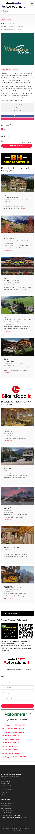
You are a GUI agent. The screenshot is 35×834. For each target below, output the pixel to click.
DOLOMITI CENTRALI (11, 746)
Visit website (18, 110)
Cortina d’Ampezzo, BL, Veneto (12, 29)
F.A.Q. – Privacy (6, 795)
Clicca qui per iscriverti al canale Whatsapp (14, 817)
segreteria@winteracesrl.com (18, 107)
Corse (4, 19)
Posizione (15, 69)
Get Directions (27, 142)
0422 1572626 (18, 104)
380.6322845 (18, 815)
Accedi (6, 11)
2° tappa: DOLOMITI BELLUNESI (15, 728)
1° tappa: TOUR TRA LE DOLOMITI (15, 757)
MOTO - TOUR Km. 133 (12, 735)
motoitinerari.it (6, 786)
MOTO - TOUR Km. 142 (12, 742)
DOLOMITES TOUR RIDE (12, 750)
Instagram (18, 118)
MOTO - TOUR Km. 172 (12, 739)
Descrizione (6, 69)
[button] (17, 682)
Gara (9, 19)
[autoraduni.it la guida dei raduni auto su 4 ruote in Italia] (13, 5)
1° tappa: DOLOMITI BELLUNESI (15, 725)
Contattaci (5, 792)
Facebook (18, 115)
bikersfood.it (6, 783)
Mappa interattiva (17, 145)
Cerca (17, 706)
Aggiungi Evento (7, 789)
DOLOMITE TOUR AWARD (13, 753)
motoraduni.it (6, 779)
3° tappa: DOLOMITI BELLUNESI (15, 732)
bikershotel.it (6, 781)
